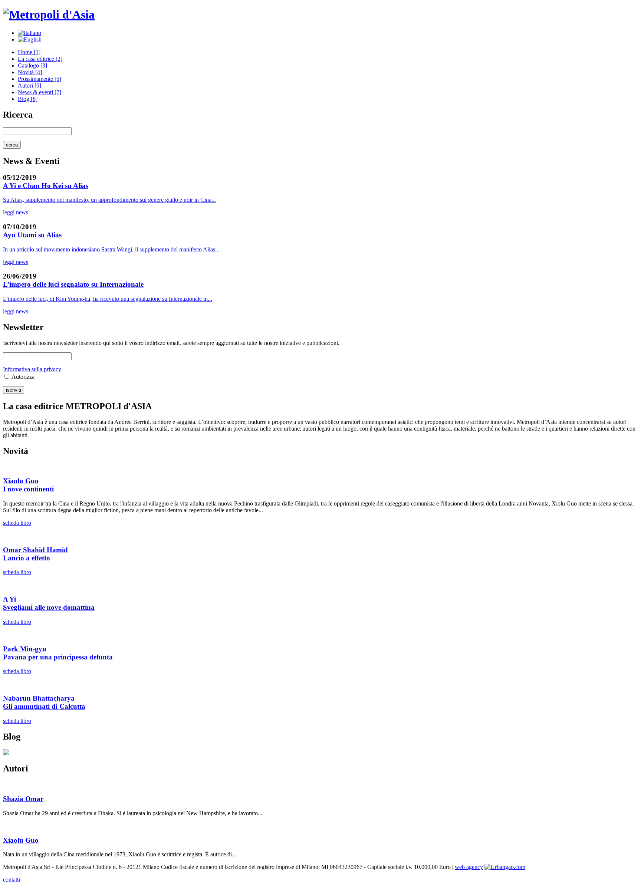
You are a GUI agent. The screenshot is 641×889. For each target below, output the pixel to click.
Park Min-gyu (24, 649)
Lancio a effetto (26, 558)
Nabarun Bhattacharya (39, 698)
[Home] (49, 14)
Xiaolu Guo (21, 481)
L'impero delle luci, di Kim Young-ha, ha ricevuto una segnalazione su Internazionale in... (107, 299)
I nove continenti (28, 489)
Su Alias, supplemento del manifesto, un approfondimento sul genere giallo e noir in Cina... (109, 200)
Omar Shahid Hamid (35, 550)
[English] (30, 39)
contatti (11, 879)
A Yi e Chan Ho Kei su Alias (45, 186)
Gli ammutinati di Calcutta (44, 706)
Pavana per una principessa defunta (58, 657)
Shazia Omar (23, 799)
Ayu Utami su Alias (32, 235)
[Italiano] (29, 33)
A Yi (9, 599)
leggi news (15, 212)
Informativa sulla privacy (32, 369)
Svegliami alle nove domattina (49, 607)
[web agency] (504, 867)
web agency (469, 867)
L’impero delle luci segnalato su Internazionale (73, 284)
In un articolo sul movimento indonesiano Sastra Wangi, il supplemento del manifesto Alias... (111, 249)
